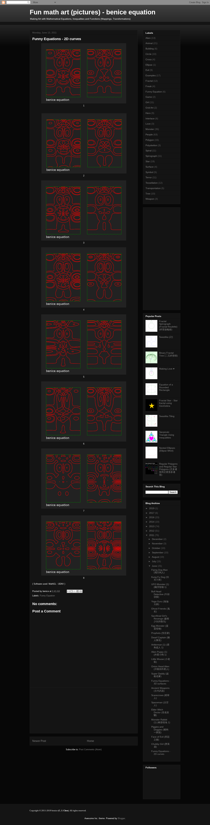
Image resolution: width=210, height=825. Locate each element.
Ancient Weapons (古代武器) (160, 689)
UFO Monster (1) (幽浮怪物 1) (160, 585)
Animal (149, 43)
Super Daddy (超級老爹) (160, 675)
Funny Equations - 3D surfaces (160, 682)
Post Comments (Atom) (90, 749)
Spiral (148, 150)
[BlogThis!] (71, 591)
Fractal (149, 81)
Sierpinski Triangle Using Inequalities (166, 435)
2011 (152, 535)
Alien (148, 38)
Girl (147, 102)
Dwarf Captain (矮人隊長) (160, 639)
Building (150, 48)
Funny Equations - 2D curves (160, 752)
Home (90, 741)
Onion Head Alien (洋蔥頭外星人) (160, 668)
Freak (149, 86)
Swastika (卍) (166, 337)
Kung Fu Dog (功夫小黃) (160, 578)
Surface (150, 166)
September (158, 552)
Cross (149, 59)
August (156, 557)
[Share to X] (74, 591)
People (149, 134)
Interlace (150, 118)
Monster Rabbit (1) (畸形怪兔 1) (160, 721)
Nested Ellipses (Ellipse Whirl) (167, 449)
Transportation (153, 188)
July (154, 561)
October (156, 548)
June (155, 566)
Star (148, 161)
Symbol (149, 172)
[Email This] (68, 591)
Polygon (150, 140)
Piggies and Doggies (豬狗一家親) (159, 729)
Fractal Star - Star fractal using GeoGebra (168, 403)
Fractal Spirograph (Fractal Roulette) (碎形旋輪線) (168, 325)
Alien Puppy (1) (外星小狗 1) (159, 653)
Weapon (150, 199)
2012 (152, 530)
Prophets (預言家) (160, 633)
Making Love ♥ (166, 368)
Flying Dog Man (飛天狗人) (159, 571)
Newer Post (39, 741)
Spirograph (151, 156)
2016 (152, 517)
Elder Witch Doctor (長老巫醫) (160, 712)
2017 (152, 513)
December (157, 539)
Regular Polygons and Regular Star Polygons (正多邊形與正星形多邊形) (168, 469)
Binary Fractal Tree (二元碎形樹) (168, 354)
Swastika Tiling (166, 416)
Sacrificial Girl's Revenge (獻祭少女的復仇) (160, 619)
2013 (152, 526)
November (157, 543)
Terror (149, 177)
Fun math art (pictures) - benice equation (92, 12)
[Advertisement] (89, 23)
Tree (148, 193)
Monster (150, 129)
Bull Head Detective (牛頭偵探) (160, 594)
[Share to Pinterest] (81, 591)
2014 (152, 521)
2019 (152, 508)
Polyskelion (151, 145)
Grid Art (149, 107)
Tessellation (152, 182)
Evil (147, 70)
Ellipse (149, 64)
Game (149, 97)
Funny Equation (47, 595)
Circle (148, 54)
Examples (151, 75)
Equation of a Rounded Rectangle (166, 387)
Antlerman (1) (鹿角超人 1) (160, 646)
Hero (148, 113)
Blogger (121, 818)
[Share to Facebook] (77, 591)
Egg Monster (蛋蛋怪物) (159, 627)
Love (148, 123)
